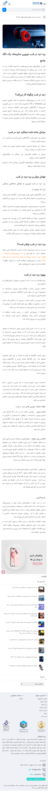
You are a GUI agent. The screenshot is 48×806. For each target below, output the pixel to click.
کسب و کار (44, 716)
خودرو (45, 713)
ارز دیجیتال (44, 705)
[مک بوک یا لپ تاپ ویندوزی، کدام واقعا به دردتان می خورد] (41, 598)
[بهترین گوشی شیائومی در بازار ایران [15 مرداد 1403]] (41, 659)
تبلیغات (21, 699)
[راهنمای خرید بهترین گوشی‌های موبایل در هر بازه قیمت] (41, 668)
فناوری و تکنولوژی (42, 699)
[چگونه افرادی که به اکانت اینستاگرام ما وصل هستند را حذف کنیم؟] (41, 607)
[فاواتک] (38, 4)
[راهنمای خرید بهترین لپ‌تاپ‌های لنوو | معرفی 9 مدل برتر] (41, 650)
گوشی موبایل (43, 702)
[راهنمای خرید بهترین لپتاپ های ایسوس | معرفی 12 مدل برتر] (41, 624)
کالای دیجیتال (43, 708)
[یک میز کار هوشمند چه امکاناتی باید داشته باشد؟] (41, 589)
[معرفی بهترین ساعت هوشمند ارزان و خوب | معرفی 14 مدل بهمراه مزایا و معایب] (41, 615)
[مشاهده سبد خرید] (4, 4)
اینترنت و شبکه (43, 711)
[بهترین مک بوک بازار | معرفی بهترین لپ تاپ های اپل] (41, 642)
